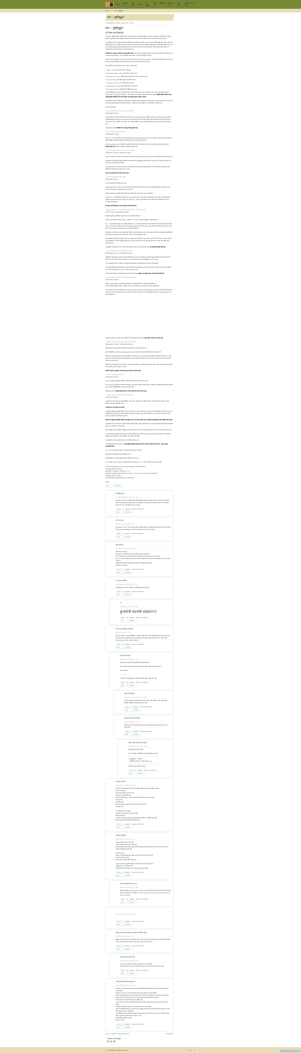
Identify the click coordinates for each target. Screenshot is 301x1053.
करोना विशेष (178, 4)
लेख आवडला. (120, 520)
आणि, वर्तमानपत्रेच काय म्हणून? (137, 743)
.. (116, 910)
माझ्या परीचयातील (129, 694)
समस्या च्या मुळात (121, 835)
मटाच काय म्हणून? (125, 656)
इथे (141, 140)
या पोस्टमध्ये (149, 286)
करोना (107, 482)
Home (118, 4)
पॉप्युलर (140, 4)
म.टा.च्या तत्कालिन (121, 580)
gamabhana (291, 1051)
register (127, 509)
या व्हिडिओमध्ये (146, 283)
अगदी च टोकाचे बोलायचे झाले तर (125, 982)
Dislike (117, 486)
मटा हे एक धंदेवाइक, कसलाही (124, 629)
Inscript (297, 1051)
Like (108, 486)
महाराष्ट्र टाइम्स (120, 781)
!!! (120, 603)
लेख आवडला (119, 545)
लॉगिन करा (155, 4)
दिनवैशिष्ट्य (163, 3)
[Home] (109, 4)
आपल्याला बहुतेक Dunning (128, 884)
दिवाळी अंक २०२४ (170, 4)
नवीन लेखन (133, 4)
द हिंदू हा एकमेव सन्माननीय (132, 718)
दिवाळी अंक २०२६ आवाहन (189, 4)
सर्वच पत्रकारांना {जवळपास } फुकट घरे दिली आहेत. (131, 933)
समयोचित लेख (120, 493)
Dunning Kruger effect (136, 890)
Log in (119, 509)
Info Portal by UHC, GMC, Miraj (135, 473)
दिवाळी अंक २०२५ (125, 4)
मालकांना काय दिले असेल (127, 957)
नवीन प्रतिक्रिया (148, 4)
